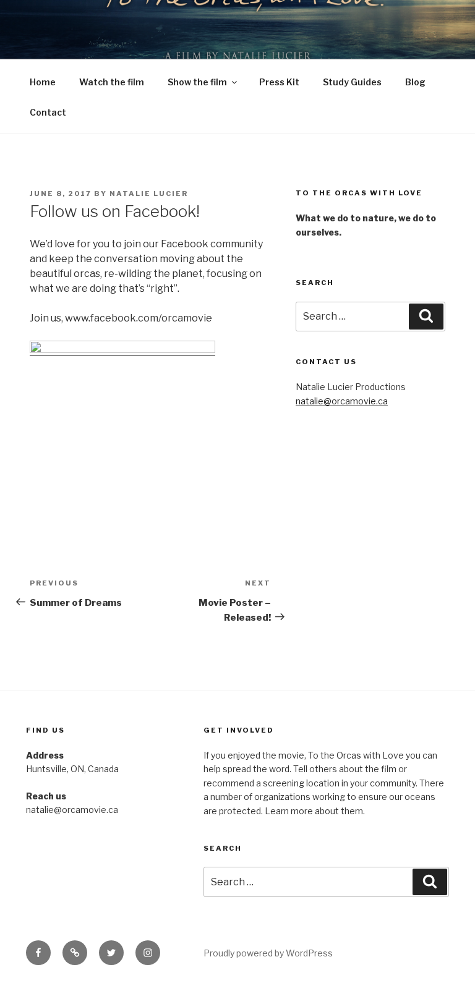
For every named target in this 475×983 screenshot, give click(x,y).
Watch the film (111, 82)
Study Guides (352, 82)
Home (43, 82)
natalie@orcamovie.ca (342, 401)
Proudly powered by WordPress (268, 953)
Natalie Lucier (148, 193)
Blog (415, 82)
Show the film (197, 82)
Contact (48, 112)
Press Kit (279, 82)
